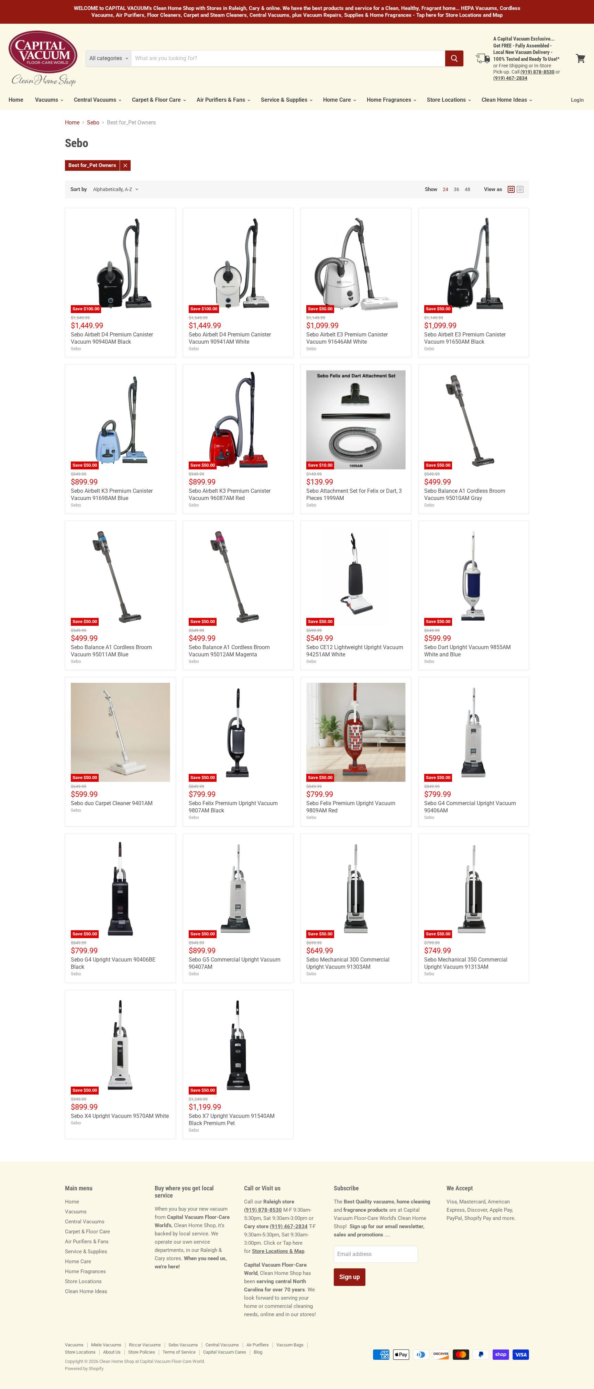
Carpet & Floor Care (157, 100)
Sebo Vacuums (183, 1344)
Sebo (93, 123)
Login (577, 100)
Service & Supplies (285, 100)
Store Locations (447, 100)
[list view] (520, 189)
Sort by (78, 189)
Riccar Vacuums (145, 1344)
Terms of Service (179, 1352)
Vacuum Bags (290, 1344)
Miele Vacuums (106, 1344)
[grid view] (511, 189)
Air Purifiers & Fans (221, 100)
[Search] (454, 58)
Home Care (337, 100)
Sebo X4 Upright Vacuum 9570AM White (120, 1116)
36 (456, 189)
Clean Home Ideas (505, 100)
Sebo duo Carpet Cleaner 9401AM (112, 803)
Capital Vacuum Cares (224, 1352)
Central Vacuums (96, 100)
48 (467, 189)
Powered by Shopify (84, 1368)
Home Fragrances (389, 100)
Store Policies (141, 1352)
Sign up (349, 1276)
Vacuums (47, 100)
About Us (112, 1352)
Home (16, 100)
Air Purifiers (257, 1344)
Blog (258, 1352)
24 (445, 189)
